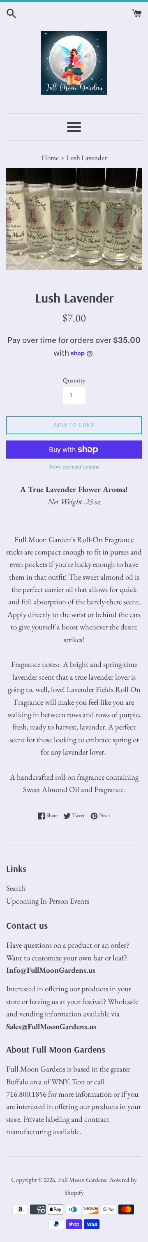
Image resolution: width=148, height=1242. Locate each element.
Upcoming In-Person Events (47, 901)
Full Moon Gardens (82, 1180)
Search (16, 888)
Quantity (74, 380)
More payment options (74, 466)
